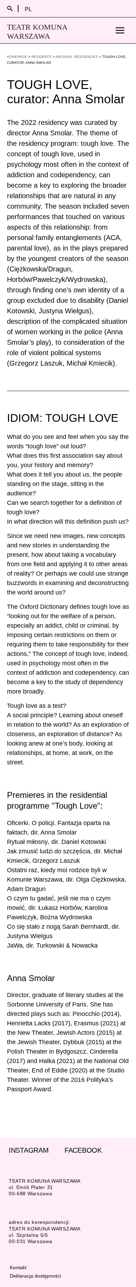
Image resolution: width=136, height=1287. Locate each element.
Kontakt (18, 1267)
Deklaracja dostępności (35, 1276)
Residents (41, 57)
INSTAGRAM (28, 1150)
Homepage (17, 57)
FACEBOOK (83, 1150)
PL (28, 9)
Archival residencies (76, 57)
